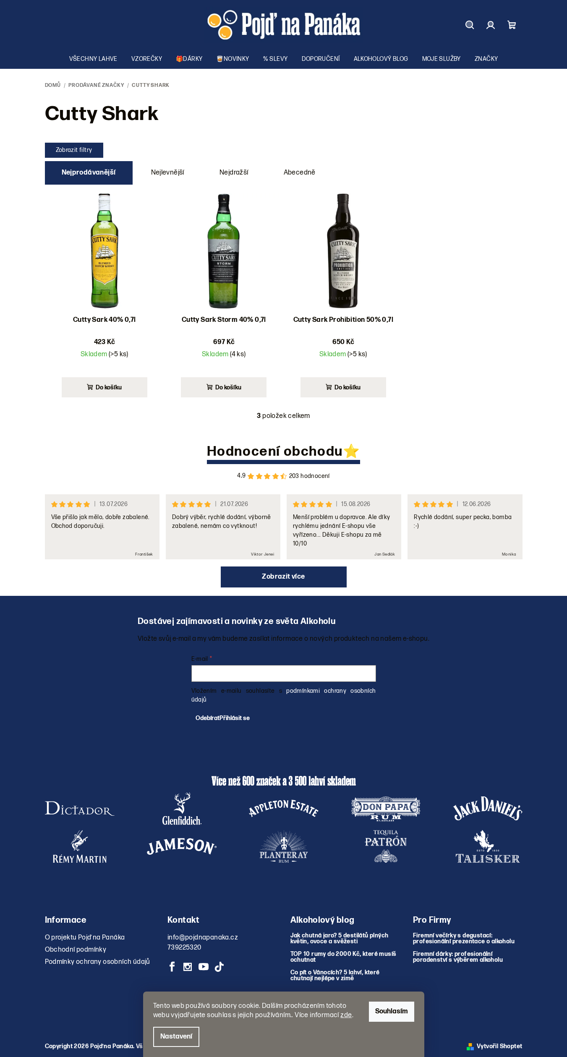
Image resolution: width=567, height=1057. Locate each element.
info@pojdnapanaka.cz (202, 938)
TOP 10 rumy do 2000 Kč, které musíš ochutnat (343, 957)
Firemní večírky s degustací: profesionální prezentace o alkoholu (464, 939)
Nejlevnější (167, 173)
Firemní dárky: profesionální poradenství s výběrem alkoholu (458, 957)
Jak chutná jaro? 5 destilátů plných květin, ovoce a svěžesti (339, 939)
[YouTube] (203, 966)
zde (346, 1015)
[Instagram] (187, 966)
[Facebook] (172, 966)
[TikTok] (219, 966)
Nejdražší (233, 173)
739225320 (184, 948)
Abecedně (300, 173)
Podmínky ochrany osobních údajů (97, 962)
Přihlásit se (234, 718)
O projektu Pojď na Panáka (85, 938)
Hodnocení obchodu (275, 452)
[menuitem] (93, 59)
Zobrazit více (283, 577)
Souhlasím (391, 1011)
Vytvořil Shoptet (499, 1046)
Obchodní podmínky (76, 950)
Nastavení (176, 1037)
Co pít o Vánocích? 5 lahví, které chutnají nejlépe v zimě (335, 975)
